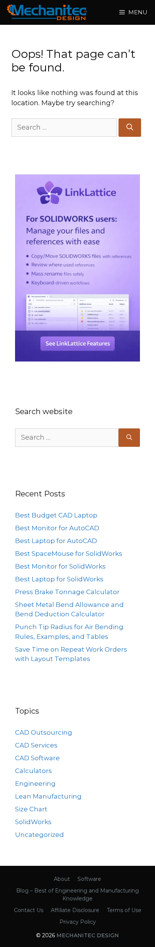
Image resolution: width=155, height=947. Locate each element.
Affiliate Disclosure (75, 910)
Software (89, 879)
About (62, 879)
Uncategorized (39, 834)
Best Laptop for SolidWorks (59, 579)
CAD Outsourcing (43, 732)
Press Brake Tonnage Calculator (67, 592)
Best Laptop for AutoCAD (56, 541)
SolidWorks (33, 822)
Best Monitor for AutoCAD (57, 528)
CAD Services (36, 745)
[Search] (130, 127)
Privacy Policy (77, 921)
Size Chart (31, 809)
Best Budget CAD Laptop (56, 515)
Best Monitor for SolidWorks (60, 566)
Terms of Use (124, 910)
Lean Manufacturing (48, 796)
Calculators (33, 771)
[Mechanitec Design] (47, 12)
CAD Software (37, 758)
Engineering (35, 783)
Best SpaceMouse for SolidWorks (68, 553)
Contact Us (28, 910)
